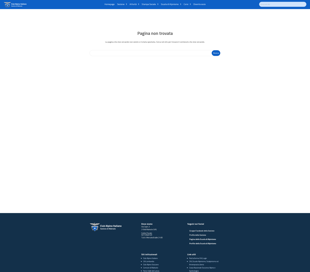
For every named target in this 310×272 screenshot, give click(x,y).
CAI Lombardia (148, 261)
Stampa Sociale (149, 4)
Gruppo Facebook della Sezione (201, 230)
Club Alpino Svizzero (151, 264)
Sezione (120, 4)
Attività (133, 4)
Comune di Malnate (150, 267)
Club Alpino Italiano (150, 258)
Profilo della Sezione (197, 235)
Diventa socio (199, 4)
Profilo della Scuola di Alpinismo (202, 243)
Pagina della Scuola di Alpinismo (202, 239)
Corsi (186, 4)
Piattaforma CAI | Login (198, 258)
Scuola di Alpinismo (170, 4)
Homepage (110, 4)
